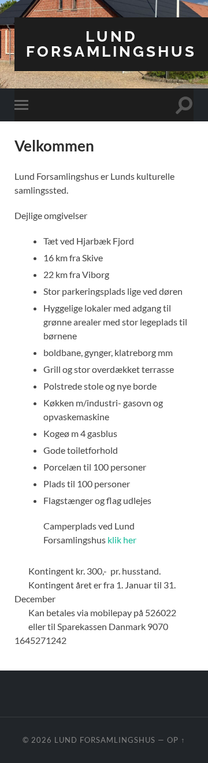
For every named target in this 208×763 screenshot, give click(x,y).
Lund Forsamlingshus (111, 43)
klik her (121, 539)
